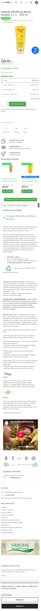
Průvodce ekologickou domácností (11, 527)
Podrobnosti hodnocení (25, 20)
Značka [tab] (25, 205)
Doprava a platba (6, 512)
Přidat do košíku (19, 104)
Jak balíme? (4, 517)
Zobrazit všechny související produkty (21, 199)
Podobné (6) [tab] (11, 205)
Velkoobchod (5, 525)
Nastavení (19, 600)
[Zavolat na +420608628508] (17, 2)
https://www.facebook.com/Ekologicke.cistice (18, 498)
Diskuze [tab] (19, 205)
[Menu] (37, 2)
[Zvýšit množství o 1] (8, 103)
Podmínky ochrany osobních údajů (11, 522)
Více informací (6, 595)
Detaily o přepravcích (7, 515)
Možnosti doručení (6, 73)
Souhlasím (20, 606)
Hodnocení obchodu (7, 510)
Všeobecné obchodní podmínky (10, 520)
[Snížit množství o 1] (8, 105)
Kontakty (4, 507)
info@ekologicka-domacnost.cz (13, 492)
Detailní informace (6, 123)
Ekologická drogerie (7, 533)
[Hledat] (26, 2)
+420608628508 (9, 495)
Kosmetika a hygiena (17, 475)
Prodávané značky (6, 530)
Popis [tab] (4, 205)
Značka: (7, 22)
